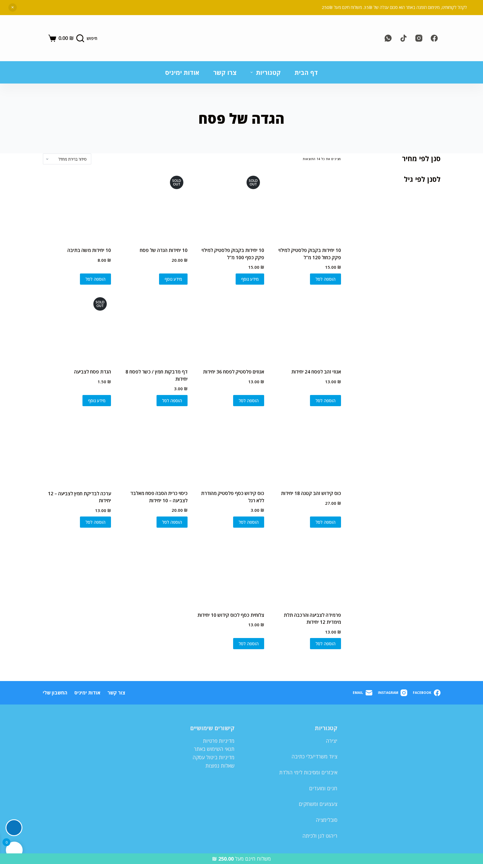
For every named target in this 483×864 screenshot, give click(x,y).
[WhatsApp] (388, 38)
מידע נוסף (250, 279)
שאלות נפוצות (220, 765)
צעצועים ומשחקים (318, 804)
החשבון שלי (55, 693)
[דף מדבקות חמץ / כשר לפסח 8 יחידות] (153, 327)
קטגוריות (268, 72)
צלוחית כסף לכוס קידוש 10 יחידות (230, 615)
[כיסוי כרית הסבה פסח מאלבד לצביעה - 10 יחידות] (153, 449)
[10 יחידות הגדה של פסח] (153, 206)
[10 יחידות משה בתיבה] (77, 206)
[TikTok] (403, 38)
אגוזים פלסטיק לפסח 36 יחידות (233, 371)
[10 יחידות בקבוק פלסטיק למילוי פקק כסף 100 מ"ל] (230, 206)
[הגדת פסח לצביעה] (77, 327)
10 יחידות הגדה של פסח (164, 250)
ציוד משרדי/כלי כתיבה (314, 756)
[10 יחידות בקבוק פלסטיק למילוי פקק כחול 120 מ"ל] (307, 206)
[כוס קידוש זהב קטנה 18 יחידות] (307, 449)
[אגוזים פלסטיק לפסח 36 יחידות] (230, 327)
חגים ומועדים (323, 788)
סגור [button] (12, 7)
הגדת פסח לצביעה (92, 371)
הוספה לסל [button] (325, 279)
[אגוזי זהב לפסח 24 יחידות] (307, 327)
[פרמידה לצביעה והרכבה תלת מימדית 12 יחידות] (307, 570)
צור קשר (116, 693)
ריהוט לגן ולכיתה (319, 835)
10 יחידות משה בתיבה (89, 250)
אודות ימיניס (182, 72)
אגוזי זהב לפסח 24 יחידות (316, 371)
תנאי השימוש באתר (214, 749)
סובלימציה (326, 820)
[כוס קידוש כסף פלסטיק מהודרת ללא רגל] (230, 449)
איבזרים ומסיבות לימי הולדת (308, 772)
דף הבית (306, 72)
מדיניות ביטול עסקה (214, 757)
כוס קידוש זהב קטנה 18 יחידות (311, 493)
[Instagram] (418, 38)
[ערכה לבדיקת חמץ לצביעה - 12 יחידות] (77, 449)
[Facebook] (434, 38)
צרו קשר (224, 72)
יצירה (331, 740)
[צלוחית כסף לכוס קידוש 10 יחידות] (230, 570)
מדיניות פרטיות (219, 740)
